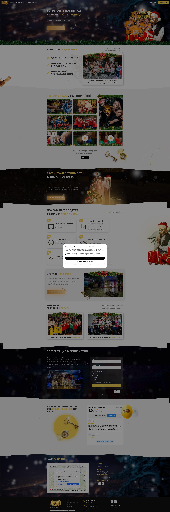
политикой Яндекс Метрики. (88, 254)
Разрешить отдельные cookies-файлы (85, 261)
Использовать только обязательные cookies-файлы (85, 264)
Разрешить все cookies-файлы (85, 258)
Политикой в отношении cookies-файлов (73, 254)
